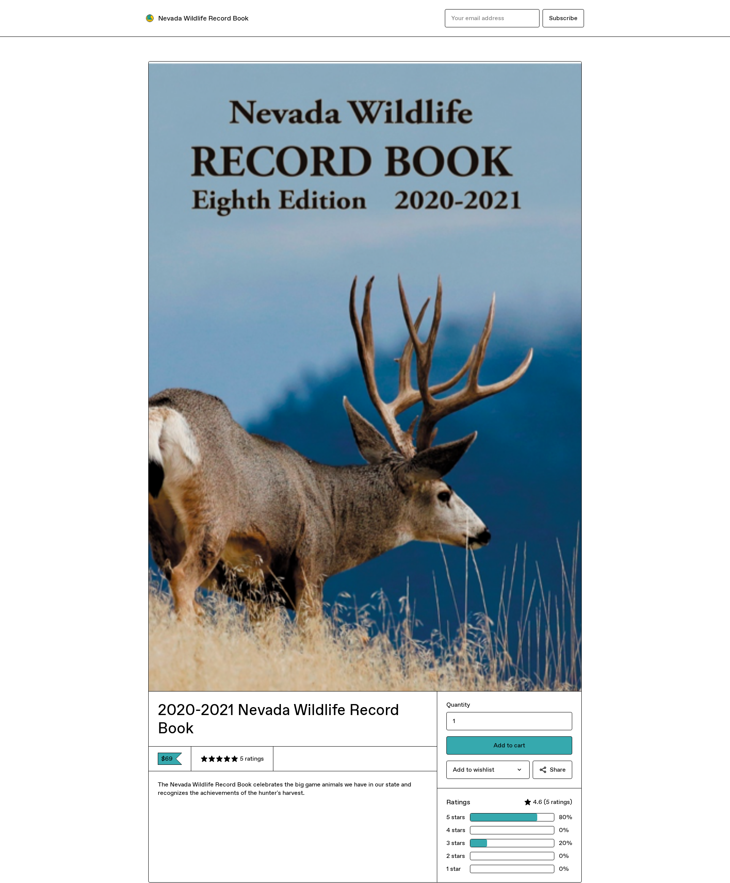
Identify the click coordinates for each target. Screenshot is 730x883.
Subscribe (563, 18)
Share (558, 769)
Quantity (458, 704)
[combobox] (488, 770)
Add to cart (509, 745)
